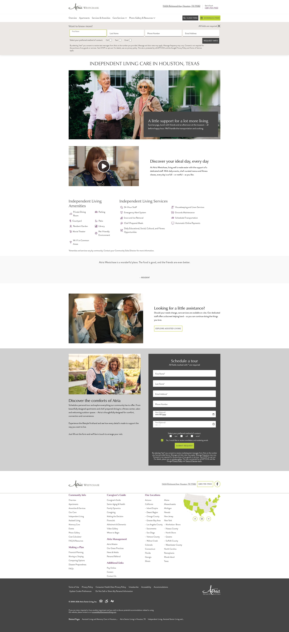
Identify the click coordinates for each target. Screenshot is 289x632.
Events (71, 528)
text (175, 436)
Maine (166, 500)
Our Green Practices (115, 548)
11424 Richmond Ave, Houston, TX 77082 (181, 6)
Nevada (167, 512)
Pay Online (111, 567)
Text (116, 40)
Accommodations (161, 587)
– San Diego (150, 532)
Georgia (148, 557)
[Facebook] (217, 484)
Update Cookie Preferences (80, 591)
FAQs (71, 568)
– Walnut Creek (151, 540)
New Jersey (168, 516)
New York (168, 520)
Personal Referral (114, 556)
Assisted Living (74, 520)
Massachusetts (170, 504)
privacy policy (132, 48)
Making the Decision (115, 516)
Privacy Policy (181, 48)
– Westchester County (173, 544)
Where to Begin (113, 532)
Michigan (168, 508)
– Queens (168, 536)
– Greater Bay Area (153, 520)
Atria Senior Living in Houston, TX (133, 619)
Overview (72, 500)
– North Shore (170, 532)
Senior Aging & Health (116, 504)
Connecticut (150, 548)
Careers (110, 572)
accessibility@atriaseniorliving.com (104, 612)
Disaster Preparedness (77, 564)
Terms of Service (196, 48)
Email (126, 40)
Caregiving (111, 512)
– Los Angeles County (154, 524)
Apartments (73, 504)
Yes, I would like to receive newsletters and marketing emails (187, 440)
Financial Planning (76, 552)
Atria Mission (112, 544)
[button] (219, 26)
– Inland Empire (151, 508)
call (186, 436)
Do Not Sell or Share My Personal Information (114, 591)
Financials (111, 520)
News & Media (113, 552)
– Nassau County (171, 528)
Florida (148, 553)
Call (107, 40)
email (197, 436)
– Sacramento (150, 528)
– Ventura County (152, 536)
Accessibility (146, 587)
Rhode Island (169, 557)
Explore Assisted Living (168, 328)
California (149, 504)
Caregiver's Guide (114, 500)
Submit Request (184, 445)
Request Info (211, 40)
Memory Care (74, 524)
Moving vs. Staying (76, 556)
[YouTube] (208, 519)
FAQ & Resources (76, 540)
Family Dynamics (114, 508)
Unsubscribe (134, 587)
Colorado (149, 544)
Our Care (72, 512)
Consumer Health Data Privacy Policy (111, 587)
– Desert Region (151, 512)
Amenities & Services (77, 508)
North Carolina (170, 548)
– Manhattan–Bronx (172, 524)
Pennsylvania (169, 553)
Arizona (148, 500)
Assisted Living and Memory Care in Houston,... (100, 619)
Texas (166, 561)
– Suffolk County (171, 540)
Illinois (147, 561)
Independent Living (76, 516)
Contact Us (111, 576)
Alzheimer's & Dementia (116, 524)
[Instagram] (202, 519)
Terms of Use (74, 587)
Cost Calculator (75, 536)
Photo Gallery (74, 532)
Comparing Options (77, 560)
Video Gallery (112, 528)
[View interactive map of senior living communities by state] (201, 505)
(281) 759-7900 (211, 7)
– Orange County (152, 516)
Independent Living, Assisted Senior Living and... (166, 619)
